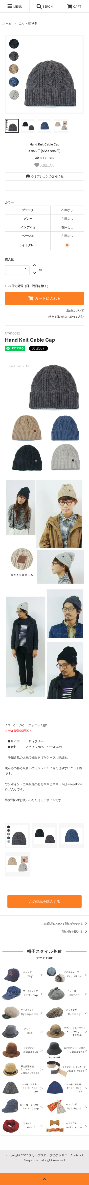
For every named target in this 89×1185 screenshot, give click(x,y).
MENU (17, 6)
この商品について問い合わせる (62, 923)
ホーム (6, 23)
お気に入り (47, 165)
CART (77, 6)
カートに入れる (47, 298)
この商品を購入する (44, 901)
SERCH (47, 6)
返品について (75, 310)
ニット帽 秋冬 (28, 23)
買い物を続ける (73, 931)
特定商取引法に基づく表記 (66, 317)
